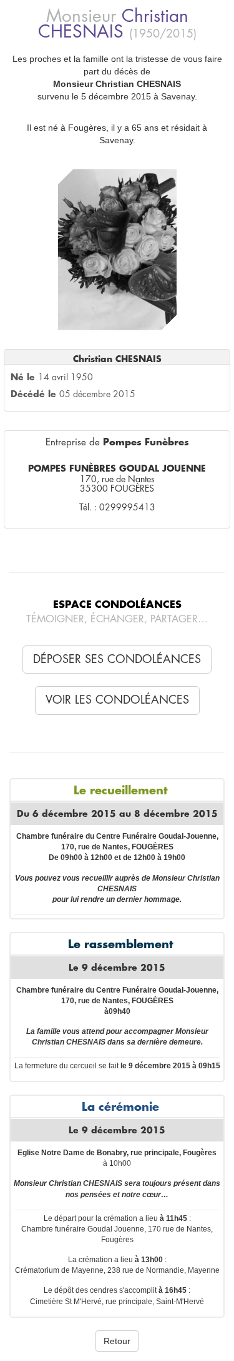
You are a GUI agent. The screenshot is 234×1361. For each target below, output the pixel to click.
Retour (117, 1341)
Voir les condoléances (117, 700)
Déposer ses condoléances (117, 659)
